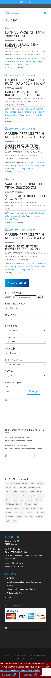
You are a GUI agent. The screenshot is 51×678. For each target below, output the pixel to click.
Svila (23, 64)
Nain (21, 500)
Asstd (32, 483)
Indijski (38, 492)
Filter (32, 391)
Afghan (17, 483)
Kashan (8, 64)
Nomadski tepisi (16, 112)
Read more (28, 674)
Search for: (10, 297)
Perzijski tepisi (30, 112)
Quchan (9, 508)
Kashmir (16, 64)
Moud (8, 500)
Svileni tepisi (10, 61)
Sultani (8, 512)
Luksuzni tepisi (37, 58)
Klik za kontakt (17, 563)
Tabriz (22, 512)
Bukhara (23, 487)
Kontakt (10, 597)
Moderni (41, 496)
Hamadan (23, 492)
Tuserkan (9, 517)
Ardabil (24, 483)
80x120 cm (29, 162)
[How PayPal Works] (17, 286)
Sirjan (40, 508)
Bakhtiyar (40, 483)
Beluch (8, 487)
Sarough (8, 219)
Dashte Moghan (34, 487)
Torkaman (30, 512)
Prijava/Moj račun (14, 593)
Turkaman (40, 512)
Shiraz (32, 508)
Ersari (8, 492)
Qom (35, 504)
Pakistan (39, 500)
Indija (27, 58)
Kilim (24, 496)
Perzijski (38, 115)
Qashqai (28, 504)
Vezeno (18, 517)
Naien (15, 500)
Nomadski (29, 115)
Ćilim (15, 521)
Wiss (31, 517)
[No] (41, 675)
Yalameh (39, 517)
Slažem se (8, 674)
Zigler (8, 521)
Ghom (15, 492)
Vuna (28, 64)
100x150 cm (30, 109)
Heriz (32, 492)
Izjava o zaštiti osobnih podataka (21, 589)
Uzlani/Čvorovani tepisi (27, 61)
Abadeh (9, 483)
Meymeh (32, 496)
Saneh (16, 508)
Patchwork (10, 504)
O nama (10, 578)
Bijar (15, 487)
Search (40, 297)
